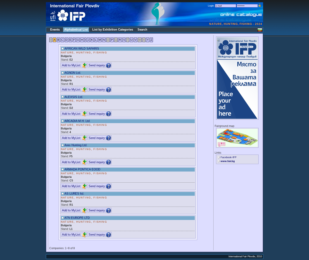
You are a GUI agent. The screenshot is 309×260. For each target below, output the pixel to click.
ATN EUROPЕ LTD (77, 217)
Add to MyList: (71, 65)
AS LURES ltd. (74, 193)
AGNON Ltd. (72, 72)
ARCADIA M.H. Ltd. (77, 121)
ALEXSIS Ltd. (73, 97)
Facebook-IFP (228, 157)
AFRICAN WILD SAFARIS (81, 48)
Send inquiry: (97, 65)
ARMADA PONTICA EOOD (82, 169)
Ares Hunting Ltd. (75, 145)
